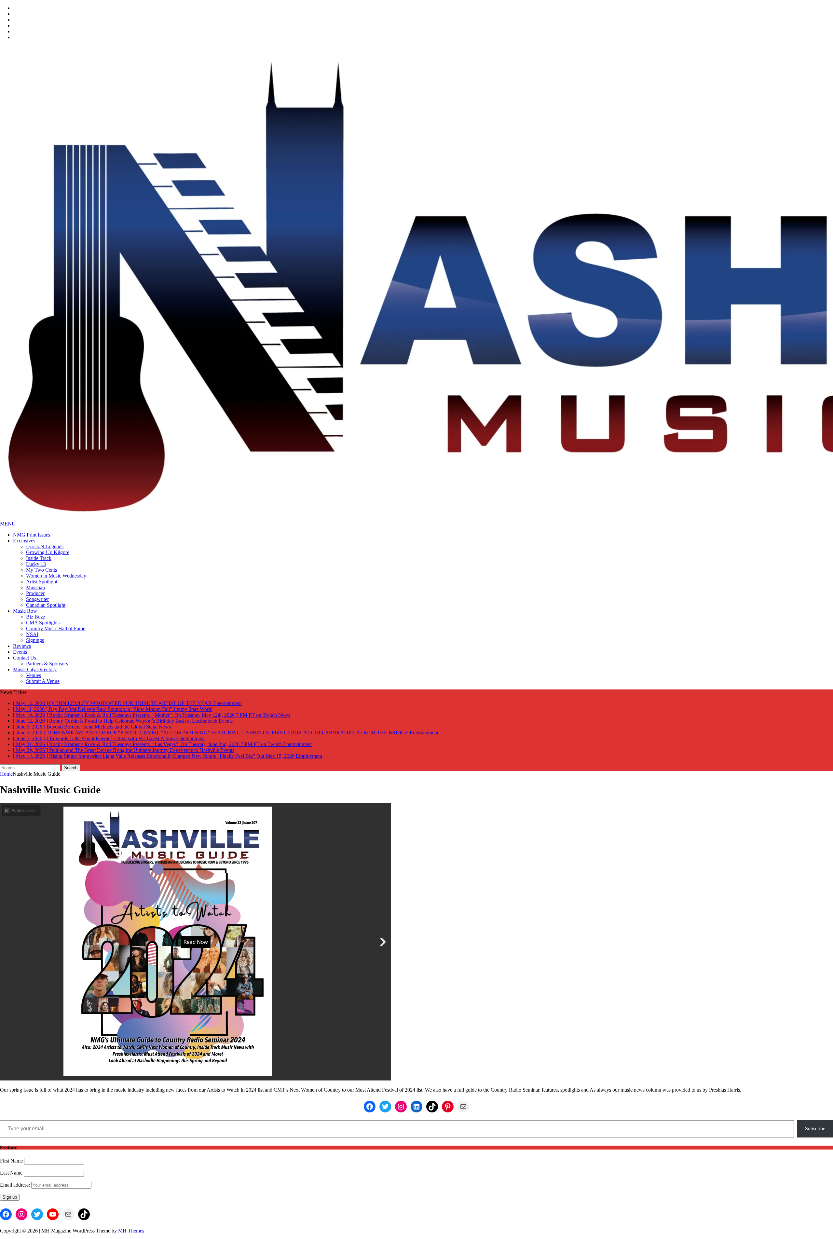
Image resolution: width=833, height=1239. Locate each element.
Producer (35, 593)
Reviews (22, 646)
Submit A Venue (43, 681)
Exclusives (24, 540)
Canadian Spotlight (45, 605)
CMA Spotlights (43, 622)
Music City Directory (35, 669)
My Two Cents (41, 570)
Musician (35, 587)
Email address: (15, 1185)
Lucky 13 (36, 564)
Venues (33, 675)
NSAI (32, 634)
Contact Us (24, 657)
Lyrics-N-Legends (44, 546)
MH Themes (131, 1230)
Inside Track (38, 558)
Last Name (11, 1173)
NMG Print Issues (31, 535)
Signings (35, 640)
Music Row (25, 611)
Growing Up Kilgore (47, 552)
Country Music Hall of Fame (55, 628)
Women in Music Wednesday (56, 576)
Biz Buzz (35, 617)
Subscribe (815, 1128)
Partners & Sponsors (47, 663)
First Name (11, 1161)
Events (20, 652)
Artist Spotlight (41, 581)
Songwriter (37, 599)
